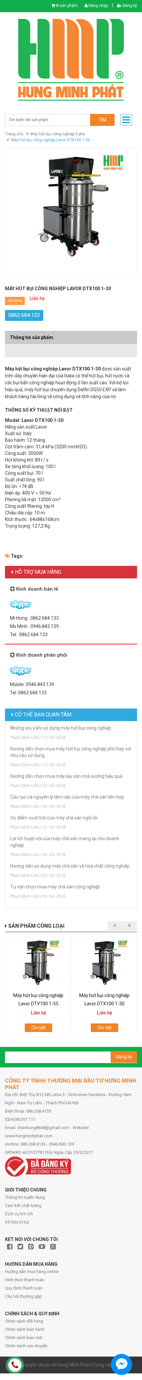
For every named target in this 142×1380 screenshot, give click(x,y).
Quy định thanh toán (24, 1288)
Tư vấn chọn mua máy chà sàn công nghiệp (55, 886)
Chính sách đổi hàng (24, 1321)
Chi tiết (38, 1027)
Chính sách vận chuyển (26, 1345)
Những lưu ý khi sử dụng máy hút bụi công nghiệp (60, 728)
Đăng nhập (98, 5)
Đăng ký (129, 5)
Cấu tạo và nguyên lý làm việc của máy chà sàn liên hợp (67, 797)
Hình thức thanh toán (24, 1279)
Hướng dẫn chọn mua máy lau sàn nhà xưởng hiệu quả (66, 776)
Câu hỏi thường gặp (23, 1296)
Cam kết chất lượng (23, 1205)
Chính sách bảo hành (25, 1329)
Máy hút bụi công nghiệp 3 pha (57, 134)
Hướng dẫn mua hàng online (31, 1271)
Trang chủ (14, 134)
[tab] (71, 347)
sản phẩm (67, 5)
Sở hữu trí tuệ (17, 1222)
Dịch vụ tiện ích (19, 1213)
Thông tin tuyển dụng (25, 1197)
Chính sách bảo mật (23, 1337)
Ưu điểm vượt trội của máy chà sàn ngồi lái (53, 817)
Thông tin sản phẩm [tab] (31, 337)
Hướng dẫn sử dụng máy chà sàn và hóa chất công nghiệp (69, 866)
